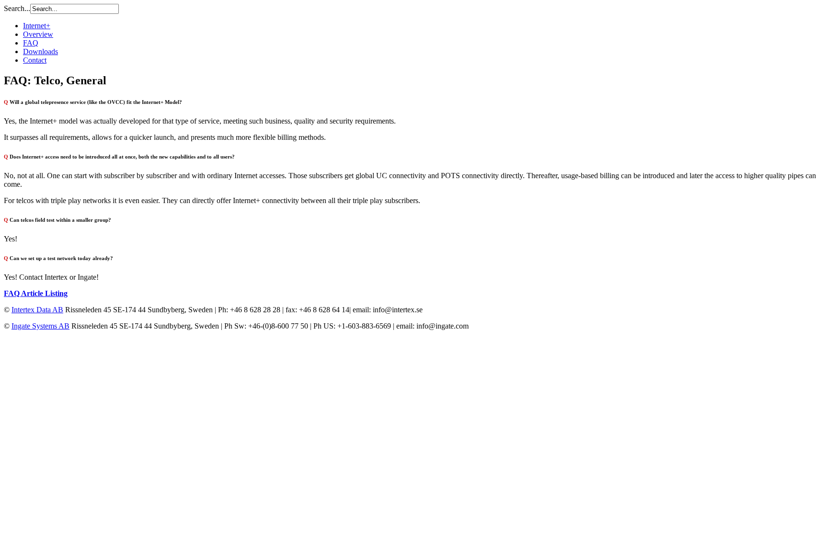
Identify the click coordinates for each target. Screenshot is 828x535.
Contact (34, 60)
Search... (17, 8)
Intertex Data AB (37, 310)
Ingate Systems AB (40, 326)
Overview (38, 34)
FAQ (30, 43)
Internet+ (36, 26)
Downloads (40, 51)
